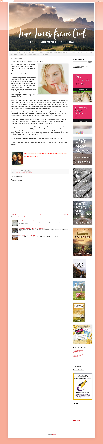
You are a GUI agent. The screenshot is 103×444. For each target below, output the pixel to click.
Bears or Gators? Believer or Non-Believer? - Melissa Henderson (31, 228)
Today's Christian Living (78, 354)
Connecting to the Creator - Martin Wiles (26, 235)
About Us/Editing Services (60, 52)
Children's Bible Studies (34, 54)
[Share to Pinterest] (30, 171)
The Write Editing (76, 351)
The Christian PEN (77, 355)
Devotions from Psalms (29, 52)
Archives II (18, 52)
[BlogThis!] (26, 171)
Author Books (88, 52)
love (26, 172)
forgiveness (23, 172)
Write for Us (72, 52)
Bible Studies (80, 52)
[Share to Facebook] (28, 171)
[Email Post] (22, 170)
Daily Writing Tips (76, 356)
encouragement (17, 172)
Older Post (66, 214)
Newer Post (14, 214)
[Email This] (24, 171)
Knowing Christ (13, 54)
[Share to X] (27, 171)
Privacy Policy (22, 54)
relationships (30, 172)
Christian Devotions (77, 352)
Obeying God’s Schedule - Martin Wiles (26, 220)
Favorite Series (40, 52)
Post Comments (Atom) (21, 216)
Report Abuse (76, 420)
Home (40, 214)
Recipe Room (45, 54)
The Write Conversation (78, 350)
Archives (12, 52)
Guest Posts (49, 52)
